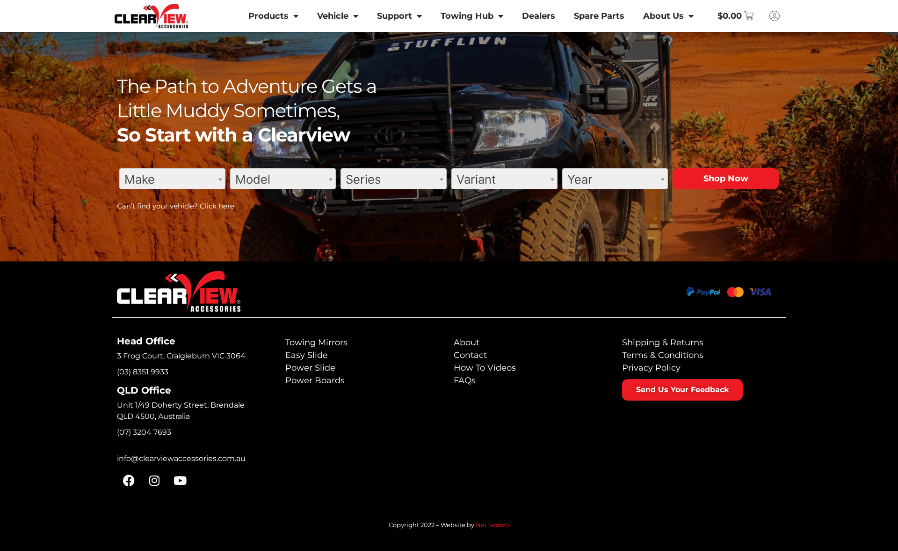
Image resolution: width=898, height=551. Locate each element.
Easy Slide (306, 355)
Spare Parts (599, 16)
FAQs (465, 380)
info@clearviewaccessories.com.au (181, 458)
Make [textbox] (139, 179)
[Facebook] (128, 480)
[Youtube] (180, 480)
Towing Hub (467, 16)
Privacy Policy (651, 368)
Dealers (538, 16)
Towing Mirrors (316, 342)
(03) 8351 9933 (142, 371)
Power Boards (315, 380)
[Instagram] (154, 480)
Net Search (492, 525)
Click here (217, 205)
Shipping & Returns (662, 342)
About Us (663, 16)
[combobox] (172, 178)
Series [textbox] (363, 179)
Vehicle (332, 16)
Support (394, 16)
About (466, 342)
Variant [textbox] (476, 179)
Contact (470, 355)
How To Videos (485, 368)
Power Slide (310, 368)
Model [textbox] (252, 179)
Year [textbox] (580, 179)
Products (268, 16)
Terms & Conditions (662, 355)
